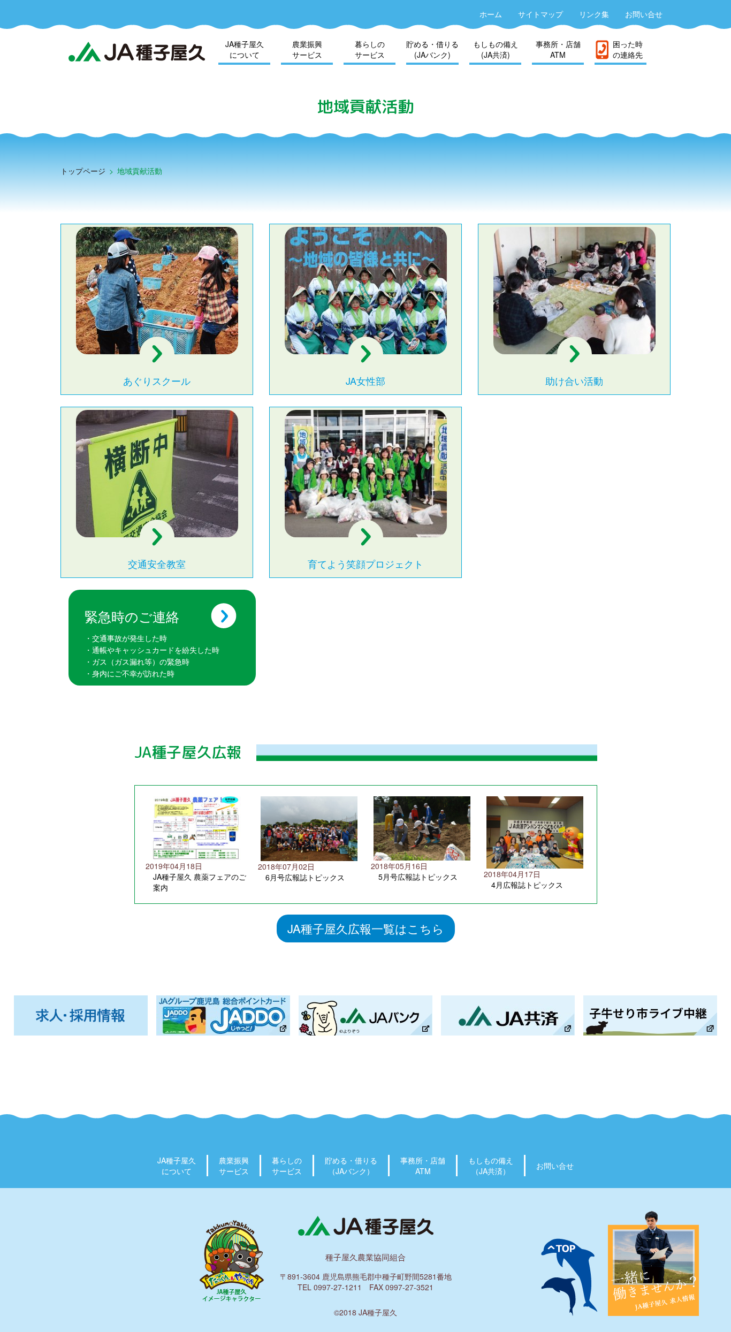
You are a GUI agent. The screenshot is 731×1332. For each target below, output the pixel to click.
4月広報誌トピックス (527, 884)
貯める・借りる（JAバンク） (351, 1165)
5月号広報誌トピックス (418, 876)
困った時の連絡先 (628, 49)
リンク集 (594, 14)
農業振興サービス (307, 49)
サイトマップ (540, 14)
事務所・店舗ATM (558, 49)
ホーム (490, 14)
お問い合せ (644, 14)
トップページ (82, 170)
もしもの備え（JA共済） (490, 1165)
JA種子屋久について (244, 49)
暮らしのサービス (370, 49)
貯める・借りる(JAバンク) (432, 49)
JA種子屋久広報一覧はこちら (365, 928)
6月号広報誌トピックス (305, 877)
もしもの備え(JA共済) (495, 49)
